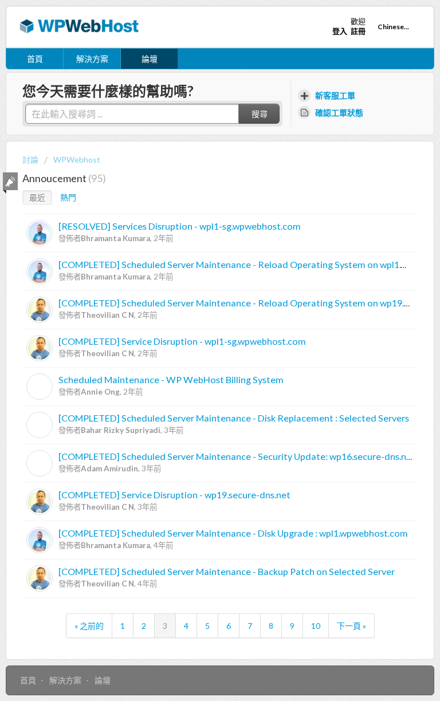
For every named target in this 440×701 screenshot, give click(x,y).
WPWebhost (76, 159)
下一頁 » (351, 626)
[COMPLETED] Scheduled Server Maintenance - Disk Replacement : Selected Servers (233, 417)
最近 (37, 197)
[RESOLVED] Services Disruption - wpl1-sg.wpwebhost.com (179, 225)
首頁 (35, 59)
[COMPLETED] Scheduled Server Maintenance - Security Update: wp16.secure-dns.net (236, 456)
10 (315, 626)
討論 (30, 159)
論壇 (150, 59)
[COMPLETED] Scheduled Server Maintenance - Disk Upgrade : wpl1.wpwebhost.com (233, 532)
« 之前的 (89, 626)
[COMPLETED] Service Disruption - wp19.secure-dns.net (174, 494)
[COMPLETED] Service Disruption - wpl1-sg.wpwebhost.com (182, 341)
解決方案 (92, 59)
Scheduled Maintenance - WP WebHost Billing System (171, 379)
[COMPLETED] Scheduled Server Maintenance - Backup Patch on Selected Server (226, 571)
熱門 (68, 197)
